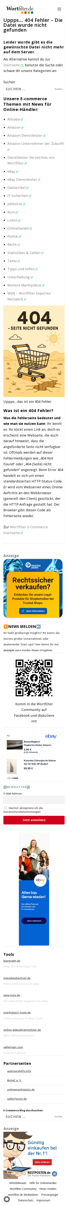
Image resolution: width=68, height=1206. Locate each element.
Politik (13, 236)
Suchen (9, 82)
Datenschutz (25, 1200)
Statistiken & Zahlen (24, 252)
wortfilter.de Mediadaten (23, 1194)
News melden (47, 1189)
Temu (12, 261)
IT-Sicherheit (18, 195)
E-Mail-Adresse (12, 793)
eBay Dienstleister (22, 179)
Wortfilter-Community (23, 1189)
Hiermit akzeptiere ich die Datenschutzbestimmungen (23, 809)
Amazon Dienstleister (25, 135)
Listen (12, 220)
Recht (12, 244)
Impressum (43, 1200)
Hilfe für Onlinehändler (43, 1183)
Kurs (11, 212)
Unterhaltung (19, 277)
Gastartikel (16, 187)
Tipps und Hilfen (21, 269)
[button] (7, 1199)
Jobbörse (15, 204)
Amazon (14, 127)
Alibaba (14, 119)
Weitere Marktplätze (24, 285)
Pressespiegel (49, 1194)
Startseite (12, 65)
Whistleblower (17, 1183)
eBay (11, 171)
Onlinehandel (18, 228)
